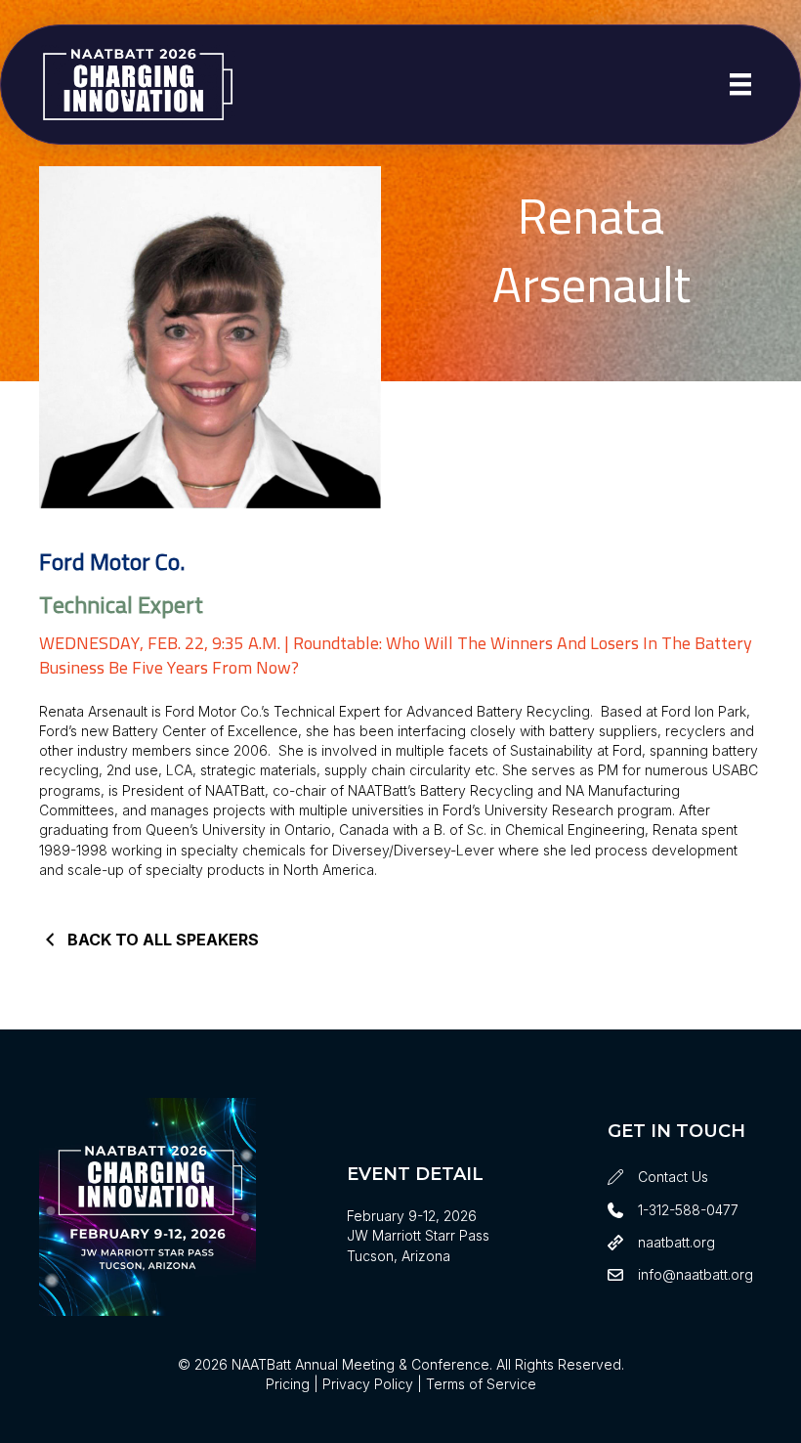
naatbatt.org (676, 1242)
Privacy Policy (367, 1384)
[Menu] (740, 84)
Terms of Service (481, 1384)
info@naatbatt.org (695, 1274)
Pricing (288, 1384)
